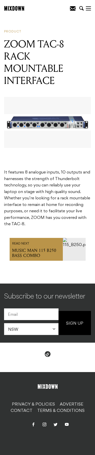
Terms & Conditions (61, 411)
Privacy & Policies (33, 404)
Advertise (71, 404)
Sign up (74, 324)
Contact (21, 411)
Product (12, 31)
